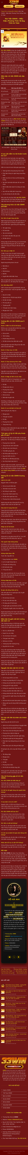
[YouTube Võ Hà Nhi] (9, 957)
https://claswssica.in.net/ (16, 936)
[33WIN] (14, 2)
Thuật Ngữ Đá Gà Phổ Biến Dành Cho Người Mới (16, 1041)
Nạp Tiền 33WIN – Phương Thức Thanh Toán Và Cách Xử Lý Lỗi (7, 971)
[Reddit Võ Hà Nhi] (18, 957)
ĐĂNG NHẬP (19, 6)
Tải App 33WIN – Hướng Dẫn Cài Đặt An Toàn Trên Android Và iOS (20, 971)
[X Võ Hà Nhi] (14, 957)
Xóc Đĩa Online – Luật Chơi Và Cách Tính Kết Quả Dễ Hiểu (15, 1022)
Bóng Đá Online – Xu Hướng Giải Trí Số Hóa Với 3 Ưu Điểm (16, 1028)
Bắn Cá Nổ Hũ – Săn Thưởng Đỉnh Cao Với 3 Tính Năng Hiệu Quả (16, 1016)
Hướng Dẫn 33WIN (13, 11)
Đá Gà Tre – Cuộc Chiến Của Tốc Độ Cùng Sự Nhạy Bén (15, 1004)
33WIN (13, 907)
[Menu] (2, 2)
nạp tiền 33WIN (20, 197)
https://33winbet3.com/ (15, 1119)
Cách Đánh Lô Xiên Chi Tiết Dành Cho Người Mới (16, 991)
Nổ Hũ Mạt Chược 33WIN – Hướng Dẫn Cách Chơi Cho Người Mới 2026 (16, 985)
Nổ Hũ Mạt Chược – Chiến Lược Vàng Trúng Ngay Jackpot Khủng (16, 1010)
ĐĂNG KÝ (8, 6)
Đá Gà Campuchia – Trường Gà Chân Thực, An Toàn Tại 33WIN (15, 997)
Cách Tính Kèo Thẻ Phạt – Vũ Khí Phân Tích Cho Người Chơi (16, 1034)
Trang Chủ (4, 11)
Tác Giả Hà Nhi (22, 1138)
